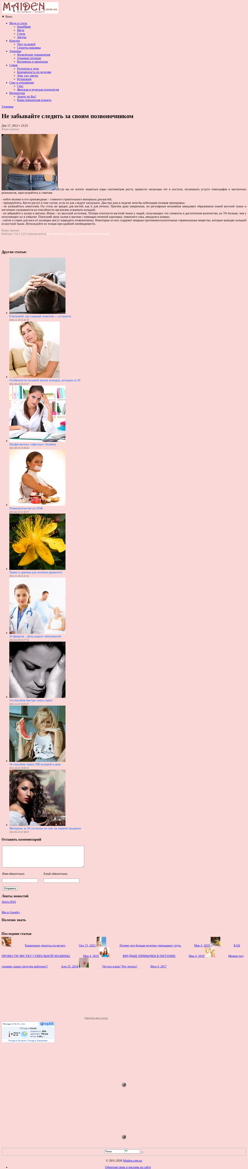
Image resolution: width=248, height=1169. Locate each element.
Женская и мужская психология (38, 89)
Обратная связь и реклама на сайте (128, 1167)
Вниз (7, 16)
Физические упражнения (33, 54)
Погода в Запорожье (38, 1040)
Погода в (28, 1028)
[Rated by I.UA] (132, 1152)
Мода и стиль (18, 23)
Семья (13, 65)
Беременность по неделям (34, 72)
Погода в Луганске (17, 1040)
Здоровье (15, 51)
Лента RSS (9, 901)
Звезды (21, 37)
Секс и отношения (21, 82)
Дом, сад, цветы (27, 75)
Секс (20, 86)
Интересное (17, 93)
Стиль (21, 33)
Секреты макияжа (29, 47)
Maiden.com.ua (132, 1160)
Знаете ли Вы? (26, 96)
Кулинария (24, 79)
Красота (14, 40)
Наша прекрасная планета (34, 100)
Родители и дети (28, 68)
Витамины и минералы (32, 61)
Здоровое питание (29, 58)
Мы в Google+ (11, 912)
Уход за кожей (26, 44)
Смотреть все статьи (96, 1018)
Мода (20, 30)
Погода (7, 1024)
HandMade (24, 26)
